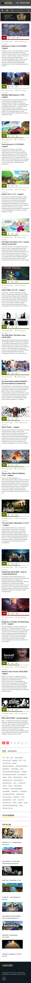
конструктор (21, 783)
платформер (6, 791)
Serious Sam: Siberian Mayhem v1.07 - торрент (13, 474)
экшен (21, 805)
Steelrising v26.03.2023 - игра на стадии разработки (14, 573)
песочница (6, 788)
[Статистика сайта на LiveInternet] (5, 970)
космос (5, 785)
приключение (20, 794)
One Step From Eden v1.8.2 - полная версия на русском (15, 243)
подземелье (14, 791)
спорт (22, 797)
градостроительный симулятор (11, 771)
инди (25, 777)
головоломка (14, 769)
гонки (21, 769)
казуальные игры (7, 780)
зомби (9, 777)
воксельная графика (21, 766)
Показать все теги (8, 808)
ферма (14, 802)
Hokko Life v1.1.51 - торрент (13, 194)
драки (4, 777)
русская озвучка (7, 797)
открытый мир (17, 785)
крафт (10, 785)
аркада (15, 763)
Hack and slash (19, 757)
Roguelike (14, 760)
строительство (7, 802)
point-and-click (6, 760)
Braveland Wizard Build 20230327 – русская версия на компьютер (15, 382)
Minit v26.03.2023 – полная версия (15, 718)
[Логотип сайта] (6, 3)
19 (14, 38)
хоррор (20, 802)
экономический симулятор (10, 805)
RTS (24, 760)
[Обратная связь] (12, 10)
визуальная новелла (8, 766)
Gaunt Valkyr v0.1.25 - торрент (13, 290)
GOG (12, 757)
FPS (8, 757)
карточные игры (7, 783)
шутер (25, 802)
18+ (4, 757)
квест (14, 783)
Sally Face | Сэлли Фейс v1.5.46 (11, 880)
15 (10, 136)
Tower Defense (7, 763)
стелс (14, 799)
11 (14, 613)
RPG (20, 760)
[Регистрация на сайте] (7, 10)
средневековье (7, 799)
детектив (24, 771)
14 (10, 38)
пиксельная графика (16, 788)
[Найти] (29, 10)
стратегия (20, 799)
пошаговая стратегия (8, 794)
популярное (23, 791)
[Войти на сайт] (2, 10)
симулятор (16, 797)
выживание (6, 769)
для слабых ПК (22, 774)
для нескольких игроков (9, 774)
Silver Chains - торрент (11, 427)
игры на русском (17, 777)
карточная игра (18, 780)
